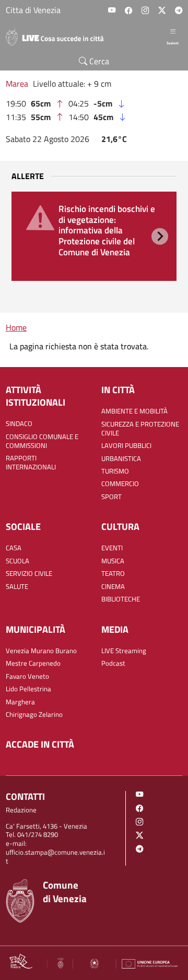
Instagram (145, 10)
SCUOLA (17, 561)
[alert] (94, 236)
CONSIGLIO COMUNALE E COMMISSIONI (42, 441)
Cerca (98, 61)
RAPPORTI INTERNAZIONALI (31, 462)
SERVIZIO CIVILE (29, 574)
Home (16, 327)
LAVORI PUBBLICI (126, 446)
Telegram (178, 10)
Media (114, 629)
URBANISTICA (121, 459)
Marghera (20, 702)
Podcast (113, 663)
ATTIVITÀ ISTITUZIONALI (35, 396)
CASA (13, 548)
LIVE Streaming (123, 651)
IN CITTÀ (118, 390)
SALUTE (17, 587)
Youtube (111, 10)
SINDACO (19, 424)
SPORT (111, 497)
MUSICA (112, 561)
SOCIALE (23, 527)
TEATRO (113, 574)
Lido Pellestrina (28, 689)
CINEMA (113, 587)
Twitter (162, 10)
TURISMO (115, 471)
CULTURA (120, 527)
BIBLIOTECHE (120, 599)
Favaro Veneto (27, 676)
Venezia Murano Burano (41, 651)
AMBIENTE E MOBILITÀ (134, 411)
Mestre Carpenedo (33, 663)
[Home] (59, 36)
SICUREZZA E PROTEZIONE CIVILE (140, 429)
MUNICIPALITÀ (35, 629)
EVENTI (112, 548)
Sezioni (173, 42)
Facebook (128, 10)
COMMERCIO (120, 484)
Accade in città (40, 744)
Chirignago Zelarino (34, 715)
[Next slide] (159, 236)
